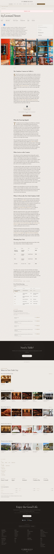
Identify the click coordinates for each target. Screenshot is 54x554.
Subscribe (32, 526)
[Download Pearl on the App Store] (24, 520)
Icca (14, 301)
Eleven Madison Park (4, 536)
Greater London (3, 544)
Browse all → (51, 390)
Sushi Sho (33, 141)
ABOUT (41, 538)
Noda (14, 293)
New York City (3, 13)
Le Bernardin (3, 532)
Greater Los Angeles (4, 543)
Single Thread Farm (4, 531)
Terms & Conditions (42, 546)
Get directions (40, 35)
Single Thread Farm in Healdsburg (31, 232)
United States (8, 13)
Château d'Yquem (42, 531)
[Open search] (35, 4)
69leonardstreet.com (40, 32)
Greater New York (4, 539)
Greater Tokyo (3, 540)
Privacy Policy (42, 545)
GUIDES (16, 538)
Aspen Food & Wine (29, 539)
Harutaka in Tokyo (22, 99)
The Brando (16, 536)
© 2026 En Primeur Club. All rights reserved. (27, 550)
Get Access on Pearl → (27, 115)
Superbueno (28, 533)
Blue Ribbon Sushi (21, 207)
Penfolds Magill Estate (43, 536)
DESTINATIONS (4, 538)
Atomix (2, 533)
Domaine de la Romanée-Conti (44, 532)
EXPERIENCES (29, 538)
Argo (28, 536)
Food (15, 539)
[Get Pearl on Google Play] (29, 520)
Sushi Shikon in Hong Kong (32, 99)
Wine (15, 540)
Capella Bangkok (16, 531)
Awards (41, 543)
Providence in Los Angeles (18, 232)
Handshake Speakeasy (30, 531)
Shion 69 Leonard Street (24, 85)
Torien (15, 303)
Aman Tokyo (16, 533)
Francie (15, 299)
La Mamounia (16, 532)
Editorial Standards (42, 544)
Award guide (38, 317)
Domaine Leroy (42, 533)
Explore (41, 539)
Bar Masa (24, 200)
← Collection (3, 8)
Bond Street (29, 207)
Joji (37, 141)
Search (41, 540)
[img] (2, 25)
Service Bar (28, 532)
